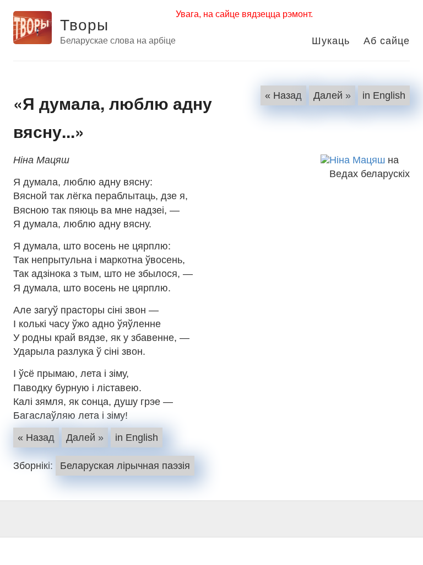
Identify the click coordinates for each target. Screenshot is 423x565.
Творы (84, 24)
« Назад (283, 95)
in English (383, 95)
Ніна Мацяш (357, 160)
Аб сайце (387, 40)
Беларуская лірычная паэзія (125, 465)
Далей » (332, 95)
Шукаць (331, 40)
